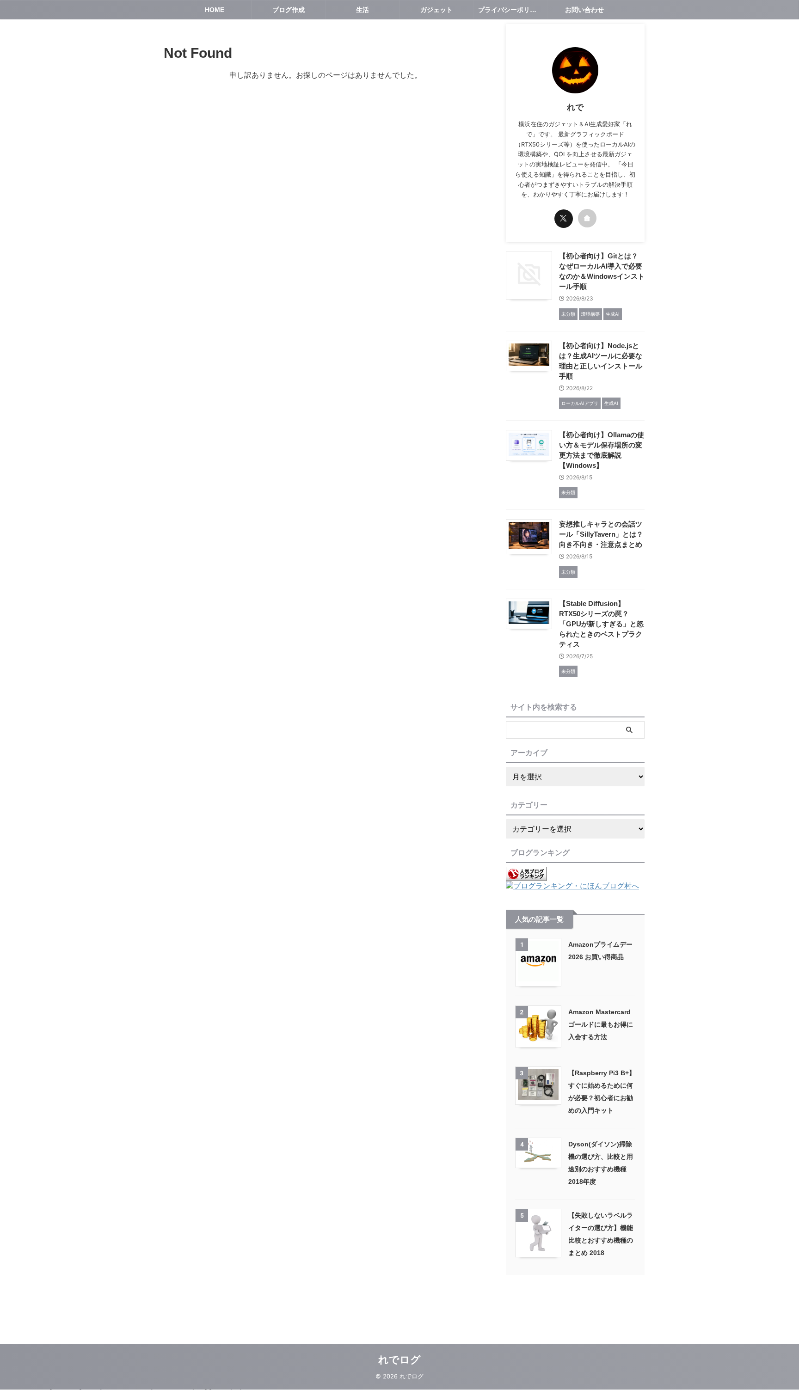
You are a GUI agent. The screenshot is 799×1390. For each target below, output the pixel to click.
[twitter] (563, 218)
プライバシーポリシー (510, 9)
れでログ (399, 1360)
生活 (362, 9)
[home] (587, 218)
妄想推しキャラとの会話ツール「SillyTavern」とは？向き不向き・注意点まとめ (601, 534)
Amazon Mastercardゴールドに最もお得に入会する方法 (600, 1024)
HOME (214, 9)
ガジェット (436, 9)
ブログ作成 (288, 9)
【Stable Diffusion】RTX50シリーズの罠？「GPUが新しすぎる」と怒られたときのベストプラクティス (601, 624)
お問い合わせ (584, 9)
